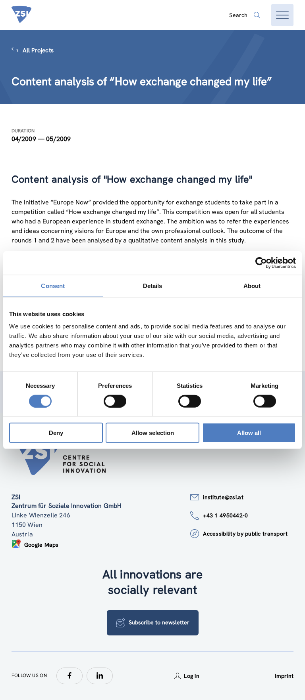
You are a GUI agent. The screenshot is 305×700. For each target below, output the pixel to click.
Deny (56, 432)
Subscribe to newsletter (159, 622)
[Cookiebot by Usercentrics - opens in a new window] (261, 263)
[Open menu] (282, 15)
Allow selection (152, 432)
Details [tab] (152, 285)
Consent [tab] (53, 285)
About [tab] (252, 285)
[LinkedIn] (100, 676)
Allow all (249, 432)
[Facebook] (69, 676)
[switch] (115, 401)
